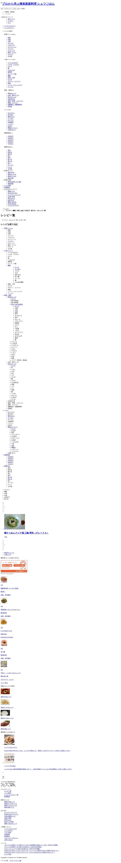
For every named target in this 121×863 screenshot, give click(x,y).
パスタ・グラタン (13, 64)
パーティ (10, 124)
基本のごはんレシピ (10, 805)
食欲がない (11, 116)
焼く (9, 156)
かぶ (9, 22)
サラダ (10, 79)
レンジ (10, 167)
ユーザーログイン (10, 26)
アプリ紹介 (7, 832)
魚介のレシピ (12, 97)
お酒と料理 (11, 196)
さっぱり (10, 118)
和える (10, 161)
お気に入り (7, 554)
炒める (10, 152)
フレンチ (10, 43)
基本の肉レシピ (9, 807)
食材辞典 (10, 183)
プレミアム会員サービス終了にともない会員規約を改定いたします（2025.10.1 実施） (31, 845)
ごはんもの (11, 70)
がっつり (10, 120)
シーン (6, 410)
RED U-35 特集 (9, 821)
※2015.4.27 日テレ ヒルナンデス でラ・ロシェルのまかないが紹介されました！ (29, 852)
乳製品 (10, 106)
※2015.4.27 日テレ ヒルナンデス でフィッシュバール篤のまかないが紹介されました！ (31, 850)
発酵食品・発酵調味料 (15, 104)
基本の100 (11, 172)
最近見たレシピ (9, 552)
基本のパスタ (12, 174)
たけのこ (10, 21)
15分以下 (10, 136)
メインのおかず (13, 63)
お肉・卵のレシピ (13, 95)
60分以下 (10, 142)
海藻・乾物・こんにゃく (15, 101)
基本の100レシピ (9, 802)
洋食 (9, 39)
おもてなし (11, 113)
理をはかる (11, 198)
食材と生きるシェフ (10, 823)
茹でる (10, 159)
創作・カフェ (12, 52)
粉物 (9, 83)
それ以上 (10, 143)
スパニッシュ (12, 47)
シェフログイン (9, 28)
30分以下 (10, 138)
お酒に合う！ (12, 129)
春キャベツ (11, 19)
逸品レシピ (11, 191)
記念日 (10, 126)
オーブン (10, 165)
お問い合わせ (8, 840)
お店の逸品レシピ (10, 816)
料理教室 (7, 187)
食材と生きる (12, 202)
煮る (9, 150)
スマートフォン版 (15, 860)
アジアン (10, 49)
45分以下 (10, 140)
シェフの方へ (8, 830)
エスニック (11, 50)
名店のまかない (13, 193)
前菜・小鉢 (11, 77)
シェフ (8, 14)
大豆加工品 (11, 99)
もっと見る (4, 683)
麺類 (9, 76)
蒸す (9, 157)
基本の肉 (10, 178)
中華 (9, 41)
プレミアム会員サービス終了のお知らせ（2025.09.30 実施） (23, 847)
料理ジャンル (8, 228)
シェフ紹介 (7, 185)
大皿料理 (10, 122)
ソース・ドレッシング (15, 85)
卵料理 (10, 72)
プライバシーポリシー (11, 838)
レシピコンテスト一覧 (11, 795)
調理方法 (7, 466)
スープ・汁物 (12, 74)
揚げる (10, 154)
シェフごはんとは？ (10, 828)
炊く (9, 163)
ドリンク (10, 87)
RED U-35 (11, 200)
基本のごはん (12, 176)
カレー (10, 66)
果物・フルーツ (13, 102)
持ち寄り (10, 115)
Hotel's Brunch (12, 203)
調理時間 (7, 455)
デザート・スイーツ (14, 81)
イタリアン (11, 45)
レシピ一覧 (7, 791)
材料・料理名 (10, 12)
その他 (10, 56)
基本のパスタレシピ (10, 803)
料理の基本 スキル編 (14, 182)
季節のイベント (13, 128)
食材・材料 (7, 295)
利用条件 (7, 836)
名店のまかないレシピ (11, 814)
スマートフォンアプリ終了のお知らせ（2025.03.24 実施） (22, 848)
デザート (10, 54)
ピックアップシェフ (14, 195)
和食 (9, 37)
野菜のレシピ (12, 93)
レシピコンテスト (13, 205)
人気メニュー (8, 250)
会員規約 (7, 834)
